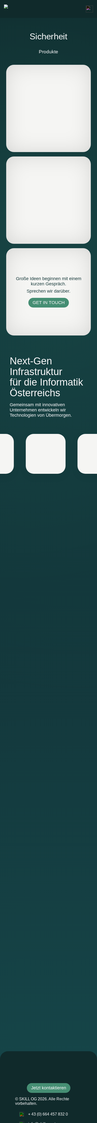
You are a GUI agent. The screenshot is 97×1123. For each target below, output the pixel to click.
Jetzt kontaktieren (48, 1087)
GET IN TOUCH (49, 302)
